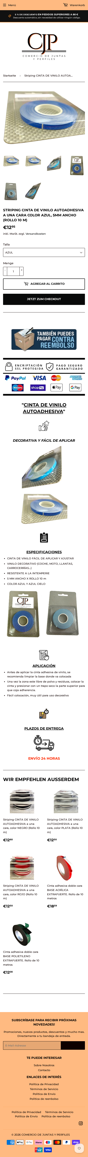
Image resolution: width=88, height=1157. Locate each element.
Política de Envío (44, 1094)
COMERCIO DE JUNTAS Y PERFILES (45, 1134)
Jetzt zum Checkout (44, 299)
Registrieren (72, 1045)
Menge (8, 263)
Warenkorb (77, 5)
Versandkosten (36, 233)
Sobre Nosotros (44, 1065)
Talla (6, 244)
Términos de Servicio (44, 1089)
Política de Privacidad (44, 1084)
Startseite (9, 75)
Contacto (44, 1070)
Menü (12, 5)
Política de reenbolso (44, 1098)
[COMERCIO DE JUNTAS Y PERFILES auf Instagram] (81, 1124)
